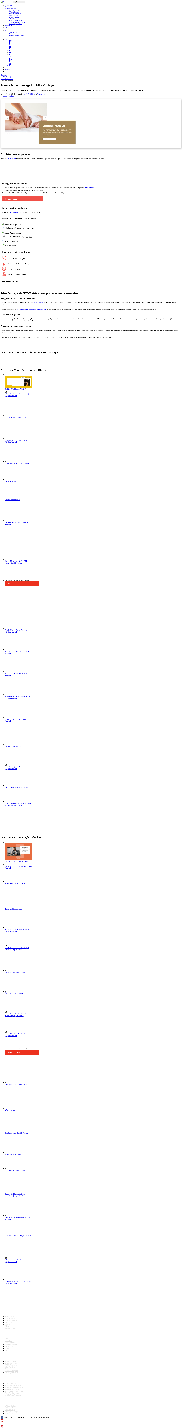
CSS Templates (10, 1367)
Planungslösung (16, 861)
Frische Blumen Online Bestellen (16, 631)
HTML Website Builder (16, 20)
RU (10, 58)
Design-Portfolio (16, 1084)
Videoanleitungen (14, 32)
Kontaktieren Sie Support (16, 35)
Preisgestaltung (9, 25)
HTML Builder (11, 159)
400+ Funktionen (10, 7)
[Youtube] (2, 1421)
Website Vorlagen (14, 10)
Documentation (10, 1346)
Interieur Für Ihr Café (18, 1236)
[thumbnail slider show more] (2, 359)
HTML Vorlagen (14, 17)
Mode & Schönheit (30, 94)
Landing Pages (10, 1410)
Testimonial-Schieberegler (13, 909)
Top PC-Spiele (16, 883)
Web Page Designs (11, 1408)
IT (10, 49)
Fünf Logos (9, 616)
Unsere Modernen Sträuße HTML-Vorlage (16, 562)
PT (10, 54)
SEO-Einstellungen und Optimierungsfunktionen (31, 309)
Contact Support (10, 1328)
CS (10, 62)
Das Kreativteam (16, 1133)
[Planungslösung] (18, 859)
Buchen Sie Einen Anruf (13, 746)
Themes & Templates (12, 1356)
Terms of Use (9, 1316)
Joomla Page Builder (15, 24)
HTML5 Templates (11, 1371)
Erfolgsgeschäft (16, 1170)
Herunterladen (9, 5)
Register (8, 69)
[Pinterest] (2, 1427)
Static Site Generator (12, 1393)
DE (10, 43)
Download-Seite (89, 188)
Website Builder (10, 1383)
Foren (7, 27)
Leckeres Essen (16, 972)
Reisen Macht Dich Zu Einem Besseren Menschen (18, 1015)
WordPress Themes (15, 14)
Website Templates (11, 1361)
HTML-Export (38, 302)
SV (10, 64)
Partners (7, 1324)
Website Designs (14, 12)
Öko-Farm (14, 993)
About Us (8, 1322)
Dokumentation (13, 34)
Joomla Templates (11, 1369)
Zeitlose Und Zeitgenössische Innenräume (15, 1195)
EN (10, 41)
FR (10, 47)
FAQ (6, 1339)
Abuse (7, 1326)
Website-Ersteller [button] (10, 19)
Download (8, 1341)
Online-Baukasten (14, 212)
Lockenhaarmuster (17, 417)
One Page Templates (12, 1373)
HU (10, 60)
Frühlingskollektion (17, 463)
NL (10, 45)
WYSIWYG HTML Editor (14, 1391)
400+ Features (10, 1343)
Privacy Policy (10, 1318)
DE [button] (6, 39)
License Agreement (11, 1320)
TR (10, 56)
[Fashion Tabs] (18, 387)
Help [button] (6, 30)
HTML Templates (11, 1365)
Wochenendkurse (11, 1110)
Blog (6, 29)
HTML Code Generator (13, 1395)
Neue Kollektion (10, 481)
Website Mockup (10, 1413)
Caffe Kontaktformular (12, 500)
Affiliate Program (11, 1344)
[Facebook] (2, 1418)
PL (10, 52)
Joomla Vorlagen (14, 15)
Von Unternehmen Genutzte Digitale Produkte (17, 949)
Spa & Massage (10, 542)
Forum (7, 1348)
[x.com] (2, 1424)
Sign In (7, 66)
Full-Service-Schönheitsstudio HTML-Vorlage (18, 804)
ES (10, 50)
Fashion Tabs (15, 389)
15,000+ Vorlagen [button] (10, 8)
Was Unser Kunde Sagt (13, 1154)
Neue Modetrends (17, 787)
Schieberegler (41, 94)
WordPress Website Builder (17, 22)
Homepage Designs (11, 1412)
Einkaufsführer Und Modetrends (16, 441)
